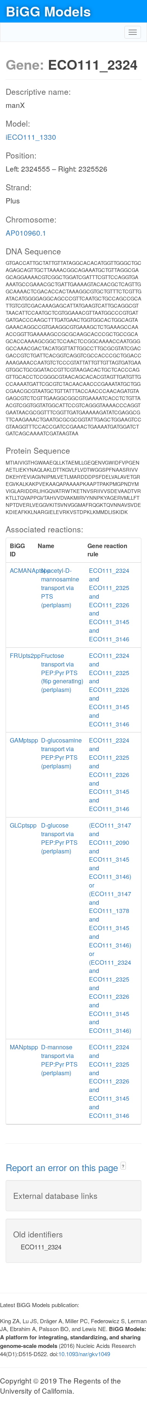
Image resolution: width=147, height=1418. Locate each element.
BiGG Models (48, 11)
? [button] (123, 1166)
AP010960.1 (26, 232)
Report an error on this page (63, 1167)
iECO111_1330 (31, 136)
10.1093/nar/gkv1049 (84, 1354)
